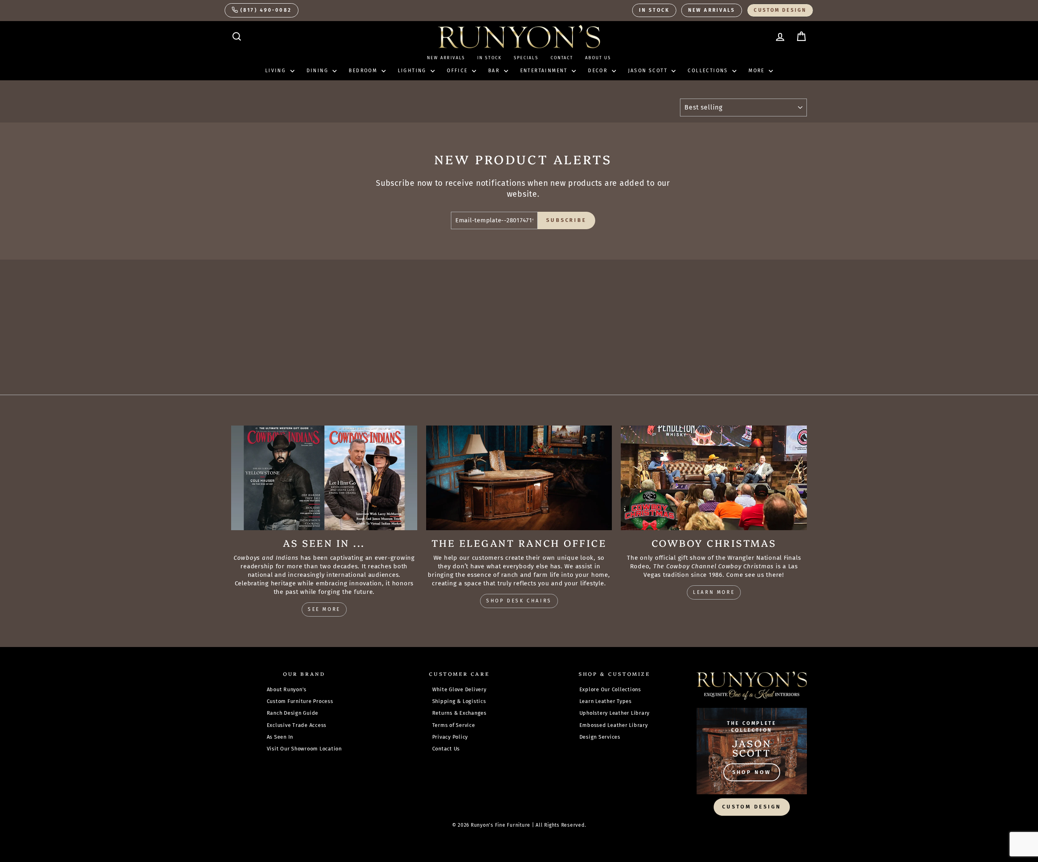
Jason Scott (649, 70)
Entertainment (545, 70)
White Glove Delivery (459, 689)
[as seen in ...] (324, 478)
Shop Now (751, 772)
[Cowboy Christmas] (714, 478)
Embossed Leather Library (613, 725)
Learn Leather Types (605, 701)
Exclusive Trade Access (297, 725)
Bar (495, 70)
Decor (598, 70)
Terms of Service (453, 725)
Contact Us (446, 749)
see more (324, 609)
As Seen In (280, 737)
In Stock (654, 10)
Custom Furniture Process (300, 701)
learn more (714, 592)
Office (458, 70)
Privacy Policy (450, 737)
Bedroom (364, 70)
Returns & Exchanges (459, 713)
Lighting (413, 70)
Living (276, 70)
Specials (526, 57)
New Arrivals (711, 10)
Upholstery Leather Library (614, 713)
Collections (709, 70)
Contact (562, 57)
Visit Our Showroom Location (304, 749)
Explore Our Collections (610, 689)
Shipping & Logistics (459, 701)
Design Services (599, 737)
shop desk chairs (519, 601)
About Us (598, 57)
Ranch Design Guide (293, 713)
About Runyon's (287, 689)
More (757, 70)
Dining (319, 70)
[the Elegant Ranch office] (519, 478)
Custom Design (780, 10)
